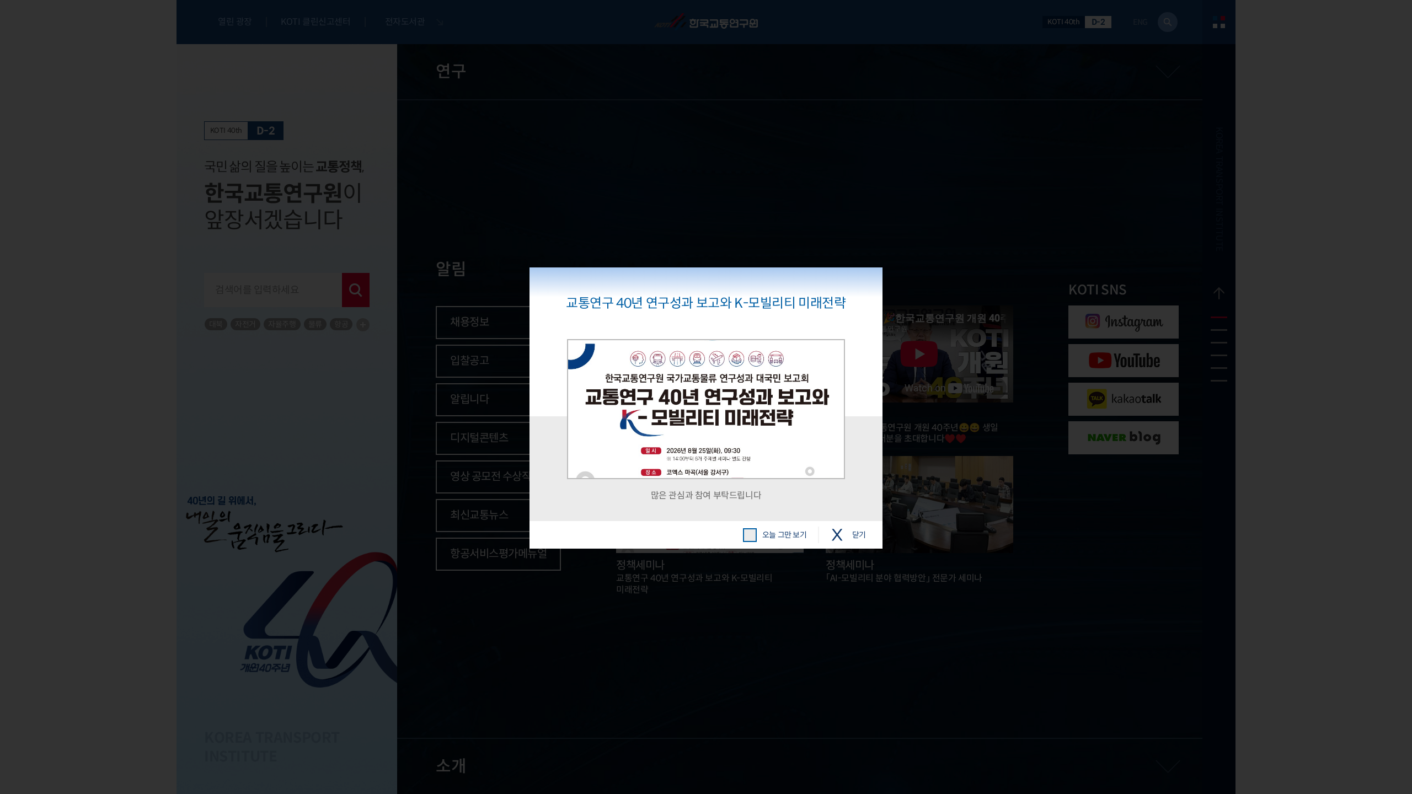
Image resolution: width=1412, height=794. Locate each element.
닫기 (859, 535)
